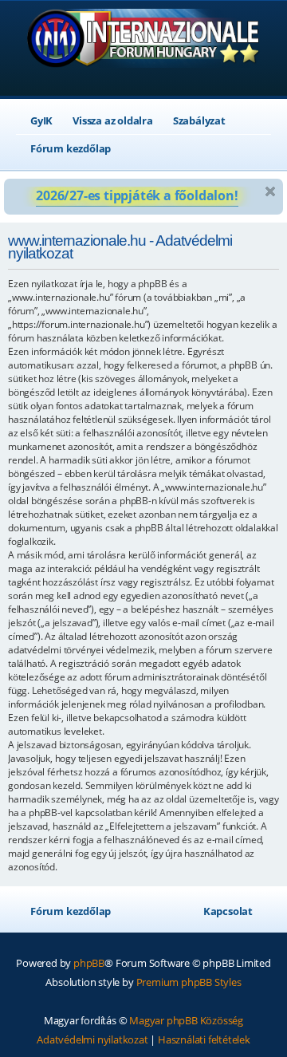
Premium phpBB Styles (189, 982)
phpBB (88, 963)
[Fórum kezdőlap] (144, 50)
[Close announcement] (270, 191)
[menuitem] (34, 120)
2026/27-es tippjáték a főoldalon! (137, 195)
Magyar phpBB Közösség (186, 1020)
